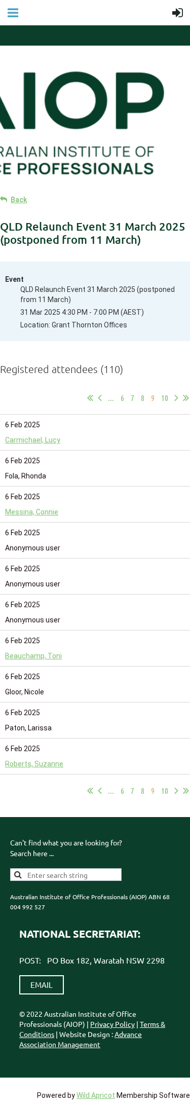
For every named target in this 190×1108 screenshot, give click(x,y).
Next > (176, 398)
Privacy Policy (112, 1023)
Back (19, 200)
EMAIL (41, 984)
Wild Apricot (96, 1095)
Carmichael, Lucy (32, 440)
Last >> (186, 398)
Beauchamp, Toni (33, 656)
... (111, 397)
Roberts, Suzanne (34, 764)
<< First (90, 398)
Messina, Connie (31, 512)
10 (165, 397)
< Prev (100, 398)
